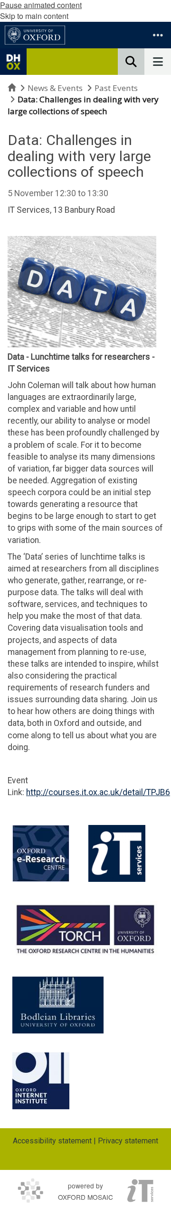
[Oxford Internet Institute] (40, 1080)
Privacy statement (128, 1140)
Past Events (116, 87)
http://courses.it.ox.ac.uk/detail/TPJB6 (98, 792)
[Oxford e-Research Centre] (40, 853)
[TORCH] (85, 928)
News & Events (55, 87)
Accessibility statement (52, 1140)
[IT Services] (116, 853)
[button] (157, 35)
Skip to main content (34, 15)
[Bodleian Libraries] (58, 1005)
